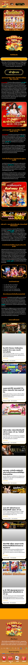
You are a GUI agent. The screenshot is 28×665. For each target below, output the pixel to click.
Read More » (5, 358)
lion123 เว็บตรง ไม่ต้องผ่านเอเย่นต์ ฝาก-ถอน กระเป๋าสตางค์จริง (13, 350)
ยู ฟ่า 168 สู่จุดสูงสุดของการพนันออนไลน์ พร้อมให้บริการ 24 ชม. (13, 592)
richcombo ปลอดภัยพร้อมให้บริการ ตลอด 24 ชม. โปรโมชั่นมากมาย (13, 432)
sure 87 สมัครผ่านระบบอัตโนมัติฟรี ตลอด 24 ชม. (12, 509)
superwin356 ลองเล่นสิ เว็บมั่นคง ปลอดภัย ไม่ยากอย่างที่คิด (13, 390)
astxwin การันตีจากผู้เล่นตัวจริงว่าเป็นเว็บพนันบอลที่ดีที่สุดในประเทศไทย (13, 472)
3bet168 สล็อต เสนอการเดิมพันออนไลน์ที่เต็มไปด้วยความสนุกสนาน (13, 545)
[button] (12, 4)
